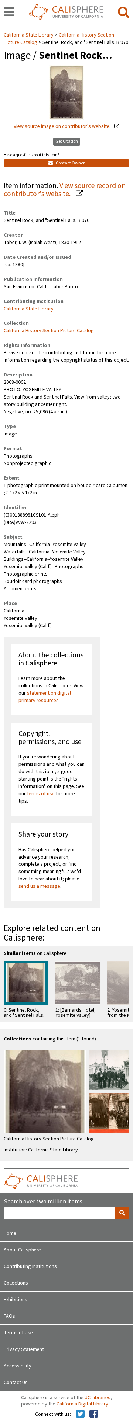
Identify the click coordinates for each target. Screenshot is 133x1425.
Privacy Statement (24, 1349)
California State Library (29, 35)
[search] (123, 12)
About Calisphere (22, 1250)
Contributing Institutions (30, 1266)
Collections (16, 1283)
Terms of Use (18, 1333)
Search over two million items (43, 1202)
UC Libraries (97, 1397)
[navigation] (9, 12)
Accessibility (17, 1366)
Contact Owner (70, 163)
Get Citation (66, 141)
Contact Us (16, 1382)
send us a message (39, 886)
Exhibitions (15, 1299)
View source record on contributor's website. (65, 190)
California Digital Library (82, 1404)
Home (10, 1233)
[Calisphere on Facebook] (93, 1414)
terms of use (41, 793)
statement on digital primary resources (44, 696)
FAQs (9, 1316)
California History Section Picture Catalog (49, 330)
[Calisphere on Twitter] (80, 1414)
